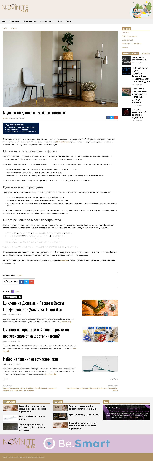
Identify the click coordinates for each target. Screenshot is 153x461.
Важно (106, 402)
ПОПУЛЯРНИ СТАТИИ (130, 53)
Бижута (125, 47)
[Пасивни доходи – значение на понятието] (126, 60)
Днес (4, 21)
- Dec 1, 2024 (138, 120)
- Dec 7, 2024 (138, 105)
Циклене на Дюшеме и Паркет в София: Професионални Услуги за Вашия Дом (34, 306)
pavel (6, 118)
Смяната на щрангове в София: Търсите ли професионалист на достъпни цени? (36, 332)
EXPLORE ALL (145, 53)
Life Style (125, 32)
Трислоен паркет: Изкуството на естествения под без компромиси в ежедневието (32, 427)
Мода (60, 21)
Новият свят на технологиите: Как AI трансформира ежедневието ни (139, 113)
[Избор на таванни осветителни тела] (100, 364)
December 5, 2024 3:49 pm (17, 118)
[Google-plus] (116, 117)
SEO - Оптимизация (129, 36)
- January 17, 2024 (14, 341)
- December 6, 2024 (14, 314)
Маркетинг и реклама (47, 21)
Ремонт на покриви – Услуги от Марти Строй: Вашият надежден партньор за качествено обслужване (29, 389)
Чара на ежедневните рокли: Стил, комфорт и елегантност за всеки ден (82, 407)
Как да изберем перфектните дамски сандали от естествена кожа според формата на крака (32, 409)
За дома (68, 21)
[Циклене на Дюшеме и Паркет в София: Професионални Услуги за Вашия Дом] (100, 308)
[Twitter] (112, 117)
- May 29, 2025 (112, 410)
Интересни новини (30, 21)
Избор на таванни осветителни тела (30, 359)
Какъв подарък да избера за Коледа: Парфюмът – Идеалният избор (92, 389)
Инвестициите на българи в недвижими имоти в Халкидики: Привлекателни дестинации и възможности (139, 95)
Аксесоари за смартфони (131, 43)
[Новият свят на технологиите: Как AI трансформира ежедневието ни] (126, 112)
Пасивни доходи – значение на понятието (139, 58)
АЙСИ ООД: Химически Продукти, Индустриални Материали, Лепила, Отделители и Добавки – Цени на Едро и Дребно (141, 75)
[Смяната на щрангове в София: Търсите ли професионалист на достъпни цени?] (100, 334)
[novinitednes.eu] (15, 9)
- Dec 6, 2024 (138, 84)
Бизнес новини (15, 21)
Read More (65, 322)
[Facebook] (108, 117)
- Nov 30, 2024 (138, 62)
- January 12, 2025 (14, 364)
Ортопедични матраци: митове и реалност (84, 414)
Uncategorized (127, 40)
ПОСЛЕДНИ (58, 402)
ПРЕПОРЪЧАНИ (9, 402)
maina (5, 364)
